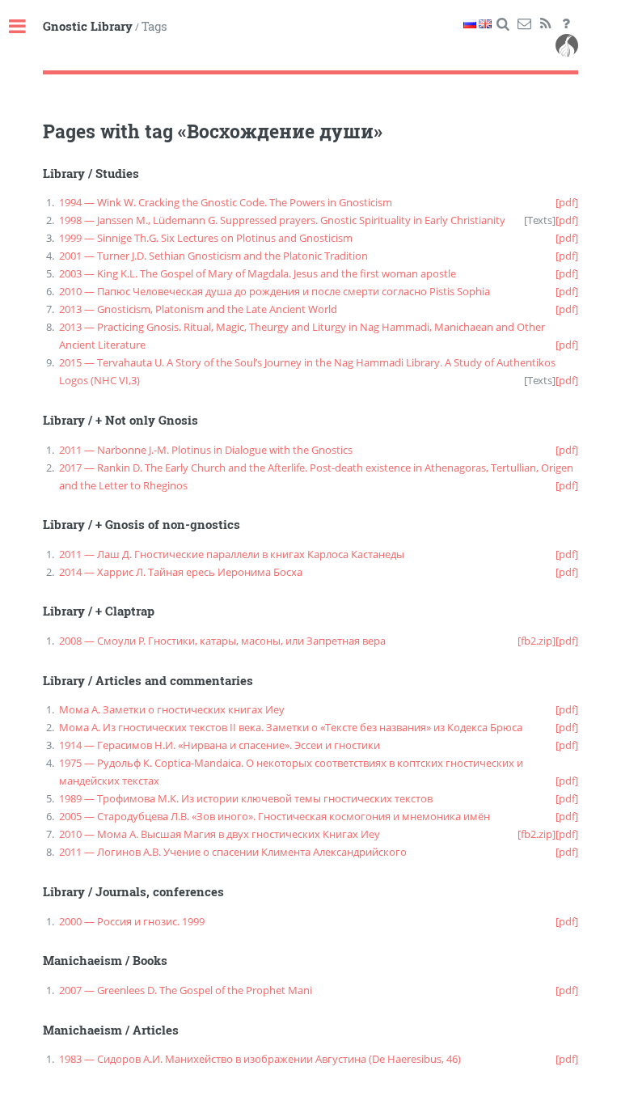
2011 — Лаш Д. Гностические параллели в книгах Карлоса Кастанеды (231, 554)
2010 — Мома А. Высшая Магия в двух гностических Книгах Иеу (219, 834)
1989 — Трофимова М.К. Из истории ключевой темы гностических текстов (246, 798)
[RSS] (545, 24)
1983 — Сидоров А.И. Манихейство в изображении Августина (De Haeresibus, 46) (260, 1059)
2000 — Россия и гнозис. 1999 (132, 921)
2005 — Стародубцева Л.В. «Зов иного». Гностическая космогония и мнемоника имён (274, 816)
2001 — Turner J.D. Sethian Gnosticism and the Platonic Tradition (213, 255)
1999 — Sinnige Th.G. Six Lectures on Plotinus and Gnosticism (206, 238)
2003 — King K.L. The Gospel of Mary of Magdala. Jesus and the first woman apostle (257, 273)
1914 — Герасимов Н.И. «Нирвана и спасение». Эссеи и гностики (219, 745)
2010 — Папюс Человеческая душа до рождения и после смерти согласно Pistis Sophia (274, 291)
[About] (566, 24)
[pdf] (567, 202)
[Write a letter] (524, 24)
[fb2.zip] (537, 640)
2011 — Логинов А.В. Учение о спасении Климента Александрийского (233, 851)
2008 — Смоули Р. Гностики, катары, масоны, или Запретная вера (222, 640)
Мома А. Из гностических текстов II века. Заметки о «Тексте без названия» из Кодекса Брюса (290, 727)
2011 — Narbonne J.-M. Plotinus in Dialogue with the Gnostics (206, 449)
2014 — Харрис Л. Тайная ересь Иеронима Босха (180, 572)
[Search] (503, 24)
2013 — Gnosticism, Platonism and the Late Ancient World (198, 309)
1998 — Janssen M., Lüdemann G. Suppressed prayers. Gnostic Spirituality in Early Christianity (282, 220)
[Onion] (567, 49)
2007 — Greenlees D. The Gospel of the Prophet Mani (185, 990)
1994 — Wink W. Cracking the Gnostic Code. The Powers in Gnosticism (225, 202)
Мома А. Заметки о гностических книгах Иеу (172, 709)
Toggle (26, 27)
